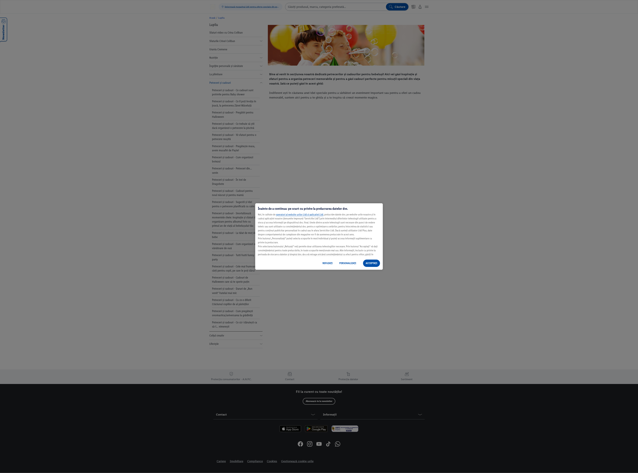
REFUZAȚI (327, 263)
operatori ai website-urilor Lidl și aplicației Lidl (299, 214)
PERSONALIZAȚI (347, 263)
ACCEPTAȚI (371, 263)
